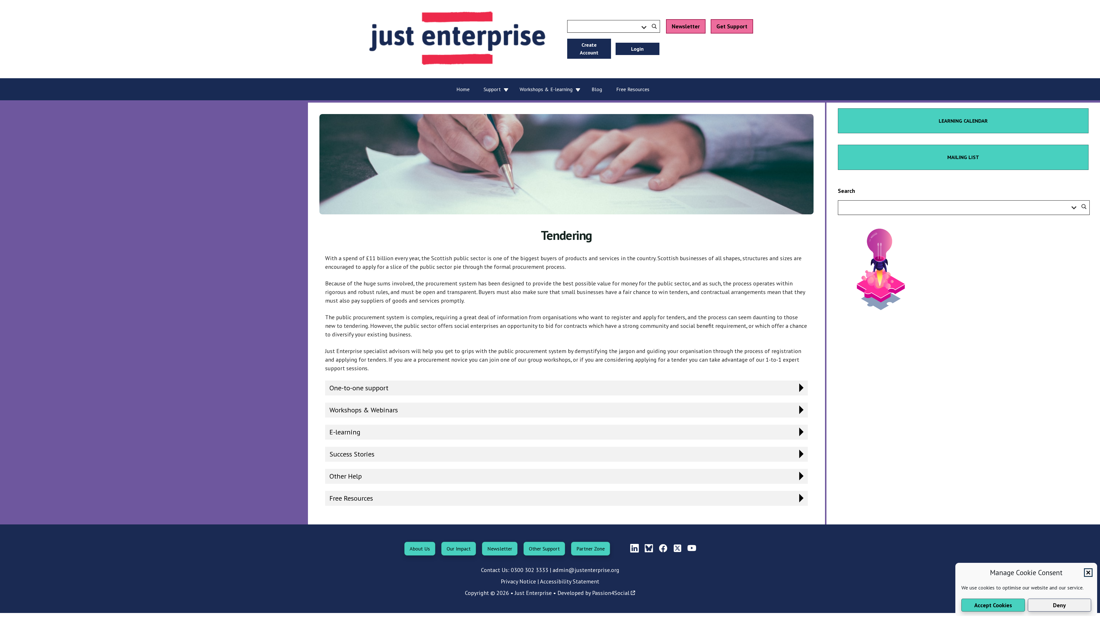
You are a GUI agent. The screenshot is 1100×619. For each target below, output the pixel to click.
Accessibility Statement (569, 581)
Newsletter (686, 26)
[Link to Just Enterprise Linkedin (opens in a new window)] (634, 548)
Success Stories (351, 454)
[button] (1088, 572)
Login (637, 49)
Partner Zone (590, 548)
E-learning (344, 432)
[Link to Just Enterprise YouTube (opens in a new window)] (692, 548)
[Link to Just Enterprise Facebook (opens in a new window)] (663, 548)
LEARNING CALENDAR (963, 120)
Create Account (589, 49)
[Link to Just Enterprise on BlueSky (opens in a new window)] (649, 548)
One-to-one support (358, 387)
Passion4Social (610, 593)
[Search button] (1084, 207)
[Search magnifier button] (654, 26)
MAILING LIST (963, 157)
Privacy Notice (518, 581)
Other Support (544, 548)
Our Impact (459, 548)
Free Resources (351, 498)
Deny (1059, 605)
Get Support (731, 26)
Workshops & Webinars (363, 410)
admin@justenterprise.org (586, 570)
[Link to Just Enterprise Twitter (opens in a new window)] (677, 548)
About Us (420, 548)
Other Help (345, 476)
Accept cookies (993, 605)
